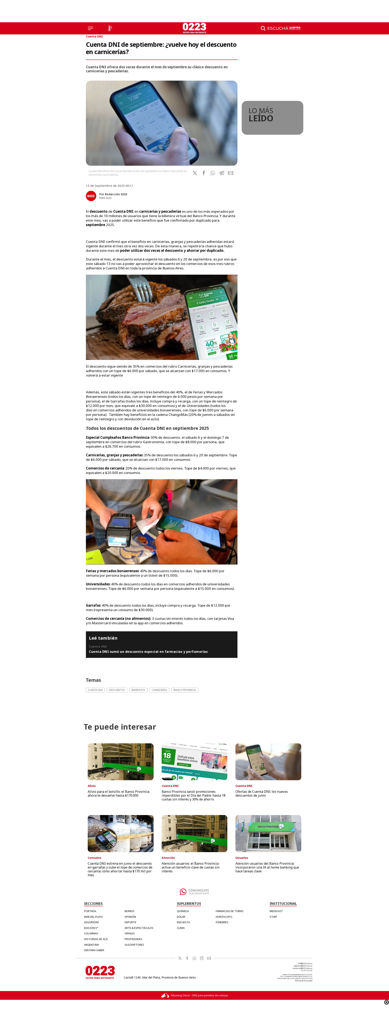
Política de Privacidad (303, 981)
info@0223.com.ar (305, 963)
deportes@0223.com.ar (303, 966)
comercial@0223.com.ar (302, 968)
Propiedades (133, 939)
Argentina (91, 945)
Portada (90, 911)
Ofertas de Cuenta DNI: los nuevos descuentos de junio (261, 793)
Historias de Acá (96, 939)
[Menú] (90, 28)
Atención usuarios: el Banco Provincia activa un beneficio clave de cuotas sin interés (190, 867)
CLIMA (181, 928)
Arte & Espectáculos (139, 928)
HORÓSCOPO (224, 917)
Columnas (91, 933)
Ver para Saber (94, 950)
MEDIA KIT (276, 911)
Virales (130, 933)
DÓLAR (181, 917)
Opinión (130, 917)
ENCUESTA (183, 922)
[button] (212, 173)
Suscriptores (134, 945)
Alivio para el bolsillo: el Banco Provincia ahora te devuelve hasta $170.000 (118, 793)
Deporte (130, 922)
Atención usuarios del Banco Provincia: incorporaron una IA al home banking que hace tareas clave (267, 867)
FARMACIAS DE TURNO (230, 911)
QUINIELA (183, 911)
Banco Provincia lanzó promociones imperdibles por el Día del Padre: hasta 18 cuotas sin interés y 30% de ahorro (193, 795)
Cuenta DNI (94, 36)
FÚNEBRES (222, 922)
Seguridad (91, 922)
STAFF (273, 917)
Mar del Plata (93, 917)
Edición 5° (91, 928)
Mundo (129, 911)
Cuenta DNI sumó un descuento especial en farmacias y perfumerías (148, 651)
